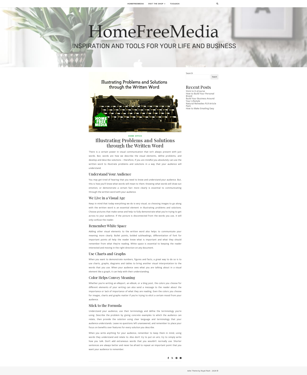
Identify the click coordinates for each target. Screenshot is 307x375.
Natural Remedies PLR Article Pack (201, 104)
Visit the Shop (155, 3)
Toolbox (175, 3)
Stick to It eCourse (195, 91)
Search (189, 73)
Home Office (135, 136)
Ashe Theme (192, 370)
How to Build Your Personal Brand (200, 94)
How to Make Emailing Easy (200, 108)
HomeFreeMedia (135, 3)
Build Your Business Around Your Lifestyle (200, 99)
